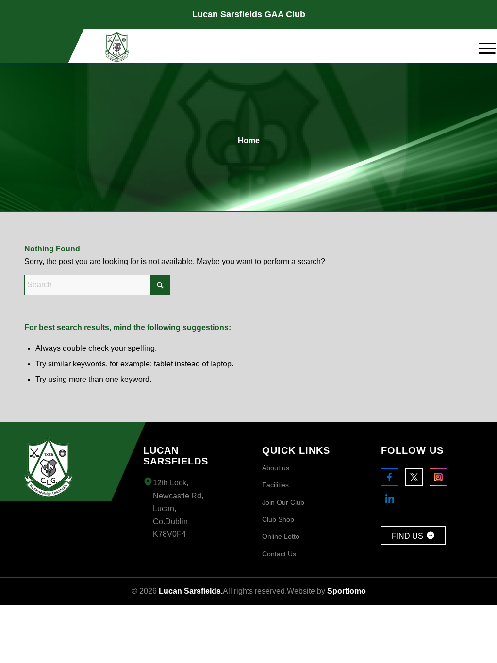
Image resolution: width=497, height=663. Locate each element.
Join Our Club (283, 502)
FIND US (407, 536)
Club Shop (278, 519)
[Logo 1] (117, 47)
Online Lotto (280, 536)
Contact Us (279, 554)
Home (249, 140)
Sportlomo (346, 591)
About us (275, 468)
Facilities (275, 485)
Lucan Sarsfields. (191, 591)
